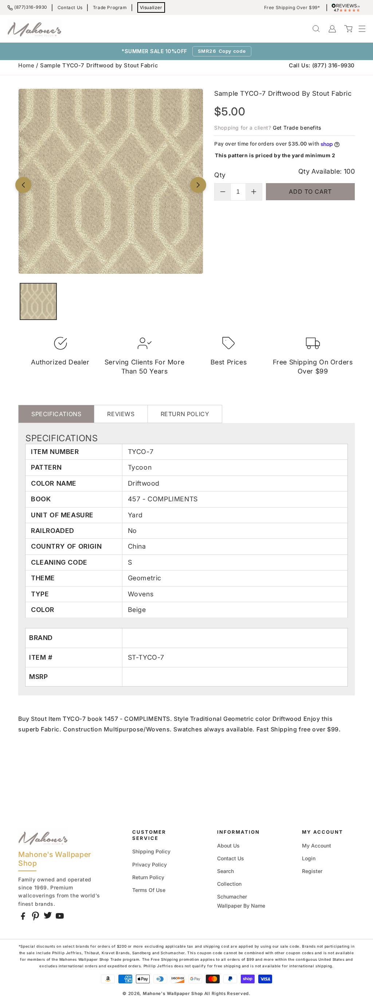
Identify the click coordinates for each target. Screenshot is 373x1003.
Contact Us (70, 7)
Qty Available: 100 (326, 171)
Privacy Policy (149, 864)
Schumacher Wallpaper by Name (241, 901)
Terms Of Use (148, 890)
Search (225, 871)
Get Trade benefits (297, 128)
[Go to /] (34, 28)
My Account (316, 845)
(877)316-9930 (30, 7)
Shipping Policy (151, 851)
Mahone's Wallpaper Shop (173, 993)
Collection (229, 884)
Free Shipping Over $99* (292, 7)
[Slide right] (198, 185)
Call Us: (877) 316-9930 (322, 65)
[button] (358, 28)
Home (26, 65)
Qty (219, 175)
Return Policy (148, 877)
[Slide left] (23, 185)
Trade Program (110, 7)
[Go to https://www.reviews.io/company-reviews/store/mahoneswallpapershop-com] (347, 7)
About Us (228, 845)
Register (312, 871)
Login (308, 858)
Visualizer (151, 7)
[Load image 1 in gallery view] (38, 301)
